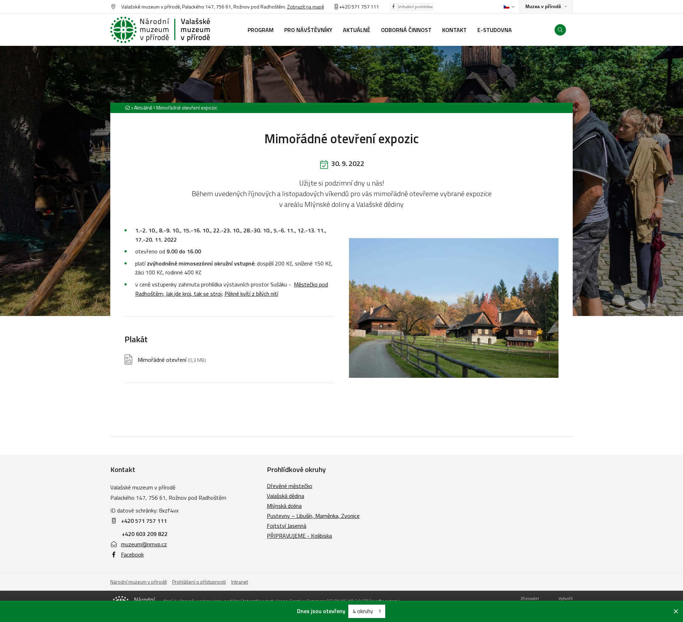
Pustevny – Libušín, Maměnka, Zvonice (313, 515)
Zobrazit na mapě (305, 6)
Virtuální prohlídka (415, 6)
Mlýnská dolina (284, 506)
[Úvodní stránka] (160, 30)
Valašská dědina (285, 496)
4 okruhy (364, 611)
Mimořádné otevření (172, 360)
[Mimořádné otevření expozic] (453, 308)
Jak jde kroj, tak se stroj (193, 293)
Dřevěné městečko (289, 486)
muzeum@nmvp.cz (144, 544)
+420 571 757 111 (359, 6)
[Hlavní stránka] (127, 107)
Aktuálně (143, 107)
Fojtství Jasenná (286, 525)
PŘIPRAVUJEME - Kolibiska (299, 535)
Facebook (132, 554)
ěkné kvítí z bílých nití (253, 293)
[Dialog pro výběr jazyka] (509, 7)
